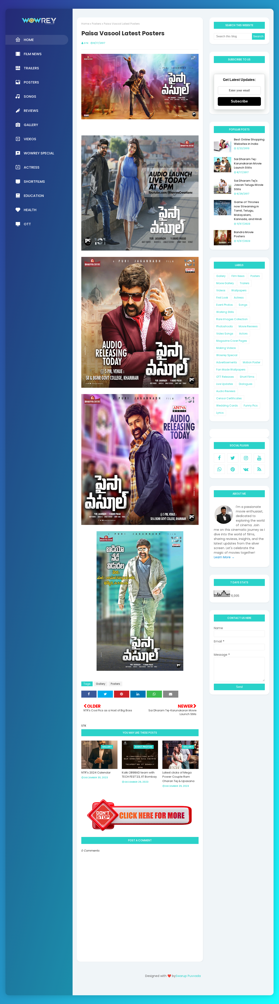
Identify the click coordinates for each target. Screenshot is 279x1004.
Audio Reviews (225, 391)
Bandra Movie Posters (243, 234)
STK (86, 43)
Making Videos (226, 348)
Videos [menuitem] (30, 139)
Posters (96, 24)
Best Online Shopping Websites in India (249, 141)
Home (85, 24)
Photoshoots (224, 326)
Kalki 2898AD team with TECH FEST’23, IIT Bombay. (139, 774)
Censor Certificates (229, 398)
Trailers (244, 283)
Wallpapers (239, 290)
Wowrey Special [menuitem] (39, 153)
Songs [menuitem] (30, 96)
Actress (239, 297)
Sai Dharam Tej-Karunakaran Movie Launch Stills (248, 163)
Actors (243, 333)
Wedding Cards (227, 405)
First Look (222, 297)
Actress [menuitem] (31, 167)
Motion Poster (251, 362)
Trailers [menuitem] (31, 68)
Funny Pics (251, 405)
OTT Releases (225, 377)
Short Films (247, 377)
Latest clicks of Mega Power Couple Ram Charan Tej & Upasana (178, 776)
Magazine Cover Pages (231, 341)
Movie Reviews (248, 326)
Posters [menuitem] (31, 82)
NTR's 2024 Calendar (96, 772)
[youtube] (259, 458)
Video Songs (224, 333)
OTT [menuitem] (27, 224)
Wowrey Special (226, 355)
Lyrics (220, 413)
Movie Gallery (225, 283)
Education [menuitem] (34, 195)
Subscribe (239, 101)
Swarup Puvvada (188, 976)
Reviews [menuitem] (31, 110)
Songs (243, 305)
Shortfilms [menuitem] (34, 181)
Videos (220, 290)
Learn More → (224, 557)
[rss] (259, 469)
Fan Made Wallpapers (230, 369)
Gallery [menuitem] (31, 124)
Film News (238, 276)
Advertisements (226, 362)
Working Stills (225, 312)
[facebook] (219, 458)
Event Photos (224, 305)
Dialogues (245, 384)
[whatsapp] (219, 469)
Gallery (100, 684)
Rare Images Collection (232, 319)
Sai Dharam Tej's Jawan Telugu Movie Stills (248, 185)
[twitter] (232, 458)
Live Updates (224, 384)
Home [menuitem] (29, 39)
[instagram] (246, 458)
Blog (182, 988)
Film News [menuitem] (33, 53)
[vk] (246, 469)
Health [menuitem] (30, 209)
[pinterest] (232, 469)
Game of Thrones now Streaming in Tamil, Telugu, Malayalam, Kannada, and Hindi (248, 210)
